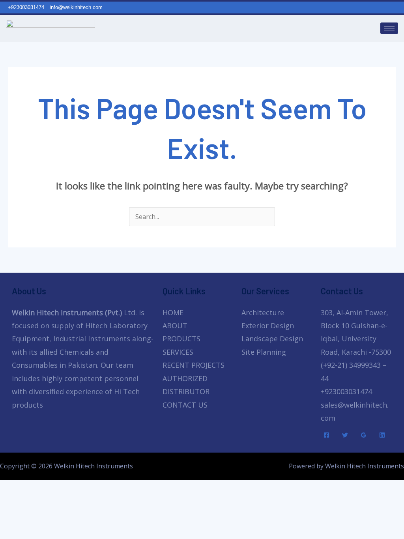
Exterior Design (267, 325)
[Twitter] (345, 435)
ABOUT (175, 325)
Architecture (262, 312)
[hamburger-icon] (389, 28)
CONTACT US (185, 405)
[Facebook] (326, 435)
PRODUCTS (181, 338)
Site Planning (263, 352)
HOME (173, 312)
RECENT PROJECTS (193, 365)
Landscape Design (272, 338)
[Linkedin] (382, 435)
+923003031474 (346, 391)
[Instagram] (400, 7)
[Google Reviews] (363, 435)
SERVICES (178, 352)
